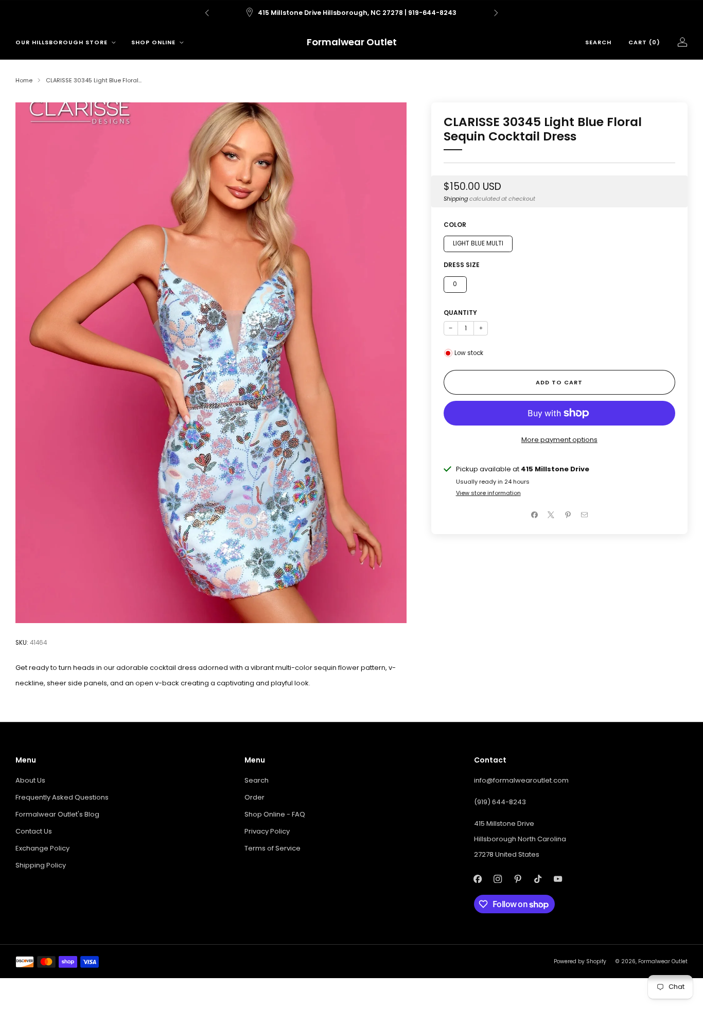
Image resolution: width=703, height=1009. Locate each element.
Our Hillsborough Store (61, 42)
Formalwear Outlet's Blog (57, 814)
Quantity (460, 312)
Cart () (644, 42)
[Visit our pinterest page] (518, 879)
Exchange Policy (42, 848)
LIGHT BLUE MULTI (478, 243)
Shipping (456, 198)
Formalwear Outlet (352, 42)
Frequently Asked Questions (62, 797)
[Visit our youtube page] (558, 879)
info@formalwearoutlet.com (521, 780)
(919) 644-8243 (500, 802)
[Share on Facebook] (534, 515)
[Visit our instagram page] (498, 879)
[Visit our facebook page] (478, 879)
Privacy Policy (267, 831)
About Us (30, 780)
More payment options (559, 440)
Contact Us (33, 831)
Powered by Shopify (580, 961)
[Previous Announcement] (207, 13)
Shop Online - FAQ (274, 814)
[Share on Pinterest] (568, 515)
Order (254, 797)
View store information (488, 493)
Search (598, 42)
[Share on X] (551, 515)
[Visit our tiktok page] (538, 879)
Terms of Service (272, 848)
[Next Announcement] (496, 13)
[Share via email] (584, 515)
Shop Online (153, 42)
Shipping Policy (40, 865)
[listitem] (351, 13)
